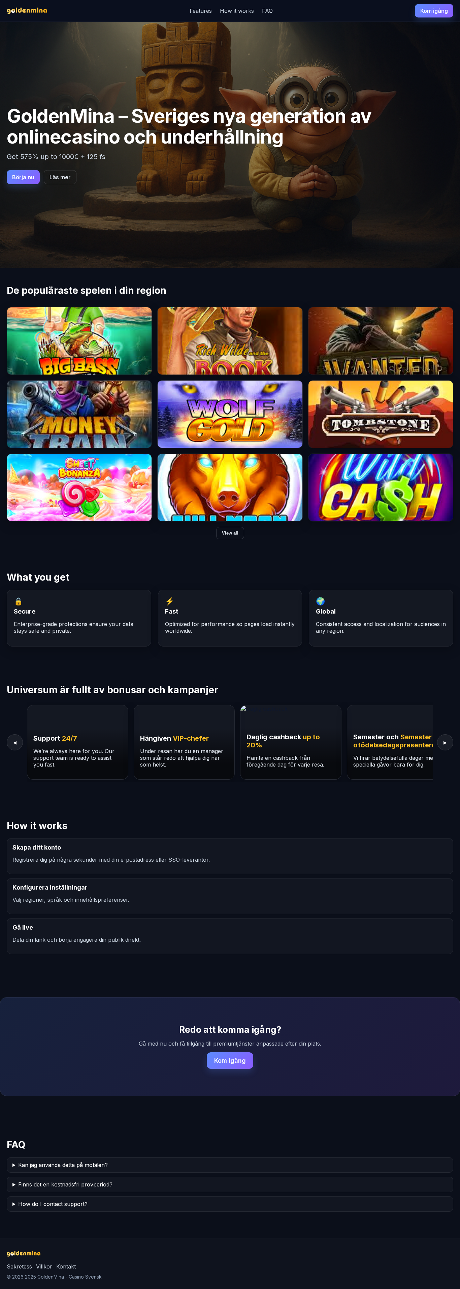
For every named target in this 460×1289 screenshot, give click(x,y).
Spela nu (79, 346)
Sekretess (19, 1266)
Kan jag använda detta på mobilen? (63, 1165)
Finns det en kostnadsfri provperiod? (65, 1184)
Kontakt (66, 1266)
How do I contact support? (53, 1204)
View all (230, 533)
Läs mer (60, 177)
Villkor (44, 1266)
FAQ (267, 10)
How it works (237, 10)
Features (201, 10)
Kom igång (434, 10)
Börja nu (23, 177)
